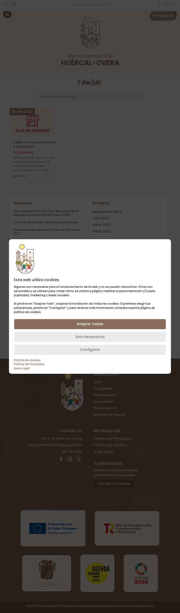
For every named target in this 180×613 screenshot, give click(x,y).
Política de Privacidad (29, 364)
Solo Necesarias (90, 336)
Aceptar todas (90, 323)
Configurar (90, 349)
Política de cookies (27, 360)
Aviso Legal (22, 368)
